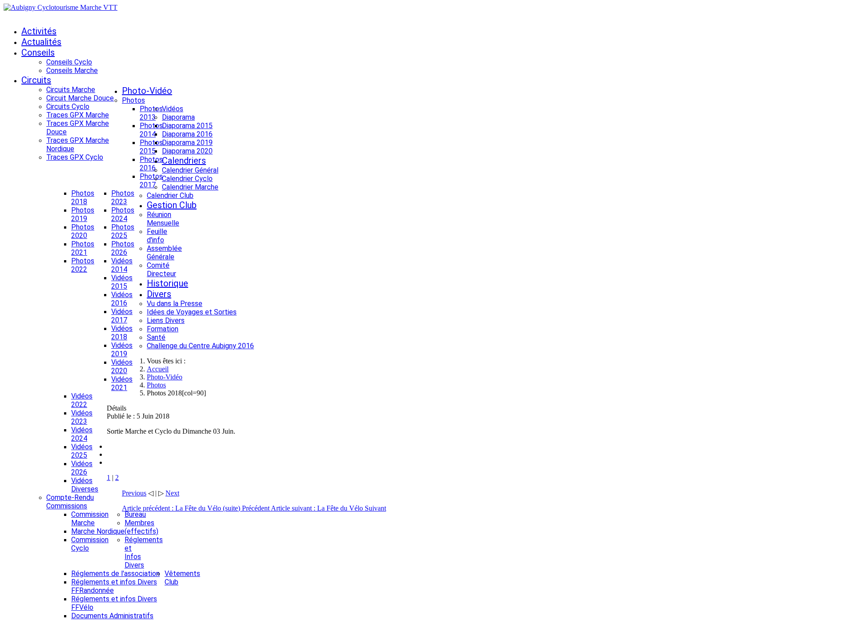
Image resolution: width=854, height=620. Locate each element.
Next (172, 493)
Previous (134, 493)
